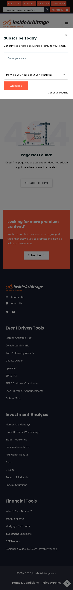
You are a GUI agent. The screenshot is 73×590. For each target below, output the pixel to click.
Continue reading (58, 92)
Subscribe (16, 86)
